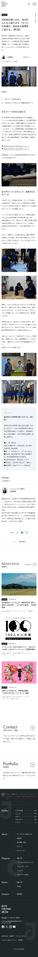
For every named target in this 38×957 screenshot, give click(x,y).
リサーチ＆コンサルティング (25, 862)
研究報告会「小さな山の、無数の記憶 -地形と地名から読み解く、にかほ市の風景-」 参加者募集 (19, 605)
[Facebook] (3, 926)
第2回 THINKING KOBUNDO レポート (17, 149)
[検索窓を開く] (29, 4)
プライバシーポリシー (20, 936)
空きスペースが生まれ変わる (13, 99)
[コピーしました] (17, 532)
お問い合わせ (5, 936)
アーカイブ (20, 870)
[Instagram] (10, 926)
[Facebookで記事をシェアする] (22, 532)
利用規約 (20, 940)
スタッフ (19, 846)
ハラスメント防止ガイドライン (9, 940)
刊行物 (19, 886)
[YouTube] (14, 926)
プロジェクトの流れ (22, 874)
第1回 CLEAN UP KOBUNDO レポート (17, 146)
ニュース (4, 599)
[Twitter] (6, 926)
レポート (4, 14)
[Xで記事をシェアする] (27, 532)
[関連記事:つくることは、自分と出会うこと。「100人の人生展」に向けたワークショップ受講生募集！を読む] (19, 629)
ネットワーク (20, 850)
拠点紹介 (19, 838)
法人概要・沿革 (21, 842)
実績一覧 (19, 882)
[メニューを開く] (34, 4)
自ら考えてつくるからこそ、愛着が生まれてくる (19, 103)
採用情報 (19, 894)
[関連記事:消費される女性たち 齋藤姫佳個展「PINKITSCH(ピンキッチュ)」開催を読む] (19, 673)
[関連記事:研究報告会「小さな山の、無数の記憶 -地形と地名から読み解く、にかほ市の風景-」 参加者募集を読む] (19, 584)
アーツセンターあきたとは (24, 834)
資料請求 (12, 936)
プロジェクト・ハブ (22, 866)
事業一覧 (19, 858)
